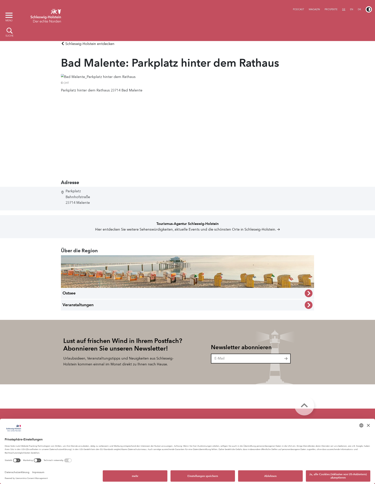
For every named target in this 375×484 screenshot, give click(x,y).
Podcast (298, 9)
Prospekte (331, 9)
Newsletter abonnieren (241, 347)
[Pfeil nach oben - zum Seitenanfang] (304, 405)
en (351, 9)
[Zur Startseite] (45, 15)
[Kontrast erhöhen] (369, 9)
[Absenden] (286, 358)
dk (359, 9)
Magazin (314, 9)
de (343, 9)
